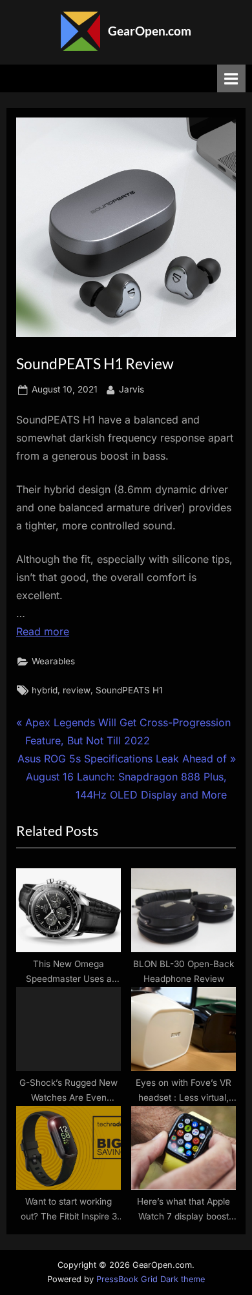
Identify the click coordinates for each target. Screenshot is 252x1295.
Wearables (53, 661)
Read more (42, 631)
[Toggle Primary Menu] (231, 78)
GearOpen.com (149, 30)
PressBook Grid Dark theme (150, 1279)
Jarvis (131, 388)
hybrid (45, 690)
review (76, 690)
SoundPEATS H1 (129, 690)
